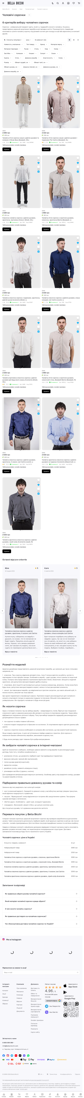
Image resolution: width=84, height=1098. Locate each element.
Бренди (5, 997)
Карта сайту (35, 1032)
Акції (4, 994)
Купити (6, 149)
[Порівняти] (38, 89)
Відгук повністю (11, 652)
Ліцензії (19, 1008)
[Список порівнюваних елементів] (68, 3)
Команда (20, 995)
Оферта (77, 1074)
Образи (5, 1003)
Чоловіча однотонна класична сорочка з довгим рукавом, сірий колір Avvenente (34, 876)
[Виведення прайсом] (78, 40)
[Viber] (24, 1055)
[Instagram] (8, 1055)
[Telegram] (12, 1055)
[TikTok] (20, 1055)
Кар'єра (19, 1005)
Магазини (20, 991)
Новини (19, 998)
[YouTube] (16, 1055)
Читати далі (23, 1089)
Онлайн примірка (37, 1020)
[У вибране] (38, 80)
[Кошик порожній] (79, 3)
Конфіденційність (66, 1074)
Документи (20, 1011)
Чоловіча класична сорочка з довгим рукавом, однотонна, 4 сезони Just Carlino (34, 871)
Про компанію (22, 988)
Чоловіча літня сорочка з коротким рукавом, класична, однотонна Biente (32, 857)
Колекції (5, 1000)
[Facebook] (3, 1055)
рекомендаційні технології (40, 1080)
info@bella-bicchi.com (10, 1046)
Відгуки (19, 1001)
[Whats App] (28, 1055)
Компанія (20, 984)
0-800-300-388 (7, 1042)
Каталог (5, 990)
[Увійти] (63, 3)
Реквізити (34, 1029)
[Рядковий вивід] (74, 40)
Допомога (34, 984)
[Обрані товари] (74, 3)
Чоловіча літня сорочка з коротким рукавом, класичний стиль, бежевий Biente (34, 862)
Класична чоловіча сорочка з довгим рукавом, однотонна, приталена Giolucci (33, 867)
